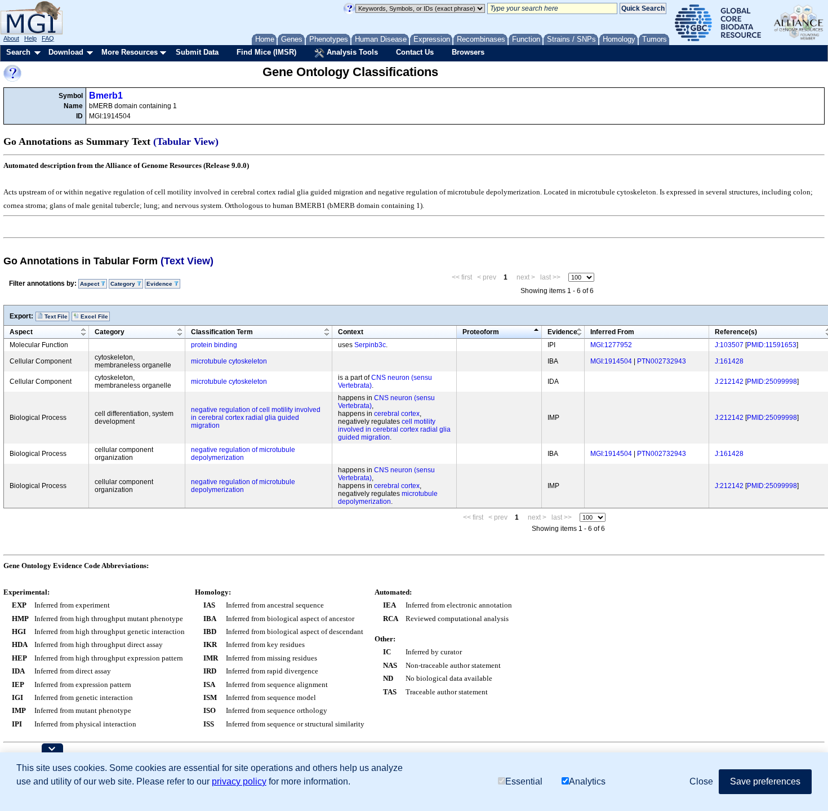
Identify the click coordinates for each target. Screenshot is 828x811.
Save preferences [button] (765, 781)
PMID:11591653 (771, 345)
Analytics (587, 781)
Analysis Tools (351, 52)
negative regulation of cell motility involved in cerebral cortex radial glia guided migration (255, 417)
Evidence (562, 332)
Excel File (93, 316)
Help (30, 38)
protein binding (214, 345)
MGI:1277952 (611, 345)
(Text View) (187, 261)
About (11, 38)
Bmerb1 (106, 95)
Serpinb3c (370, 345)
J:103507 (729, 345)
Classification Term (222, 332)
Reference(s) (736, 332)
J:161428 (729, 361)
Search (18, 52)
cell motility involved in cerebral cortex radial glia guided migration (394, 429)
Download (65, 52)
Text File (55, 316)
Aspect (21, 332)
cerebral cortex (397, 414)
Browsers (468, 52)
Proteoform (480, 332)
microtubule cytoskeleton (229, 361)
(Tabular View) (186, 141)
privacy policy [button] (239, 781)
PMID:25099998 (772, 381)
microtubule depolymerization (388, 498)
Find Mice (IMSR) (266, 52)
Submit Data (197, 52)
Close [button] (701, 781)
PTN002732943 (661, 361)
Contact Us (415, 52)
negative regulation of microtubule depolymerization (243, 454)
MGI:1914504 (611, 361)
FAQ (48, 38)
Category (109, 332)
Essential (523, 781)
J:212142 (729, 381)
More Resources (129, 52)
